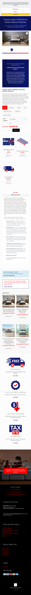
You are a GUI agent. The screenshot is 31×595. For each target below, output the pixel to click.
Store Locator (6, 549)
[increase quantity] (10, 130)
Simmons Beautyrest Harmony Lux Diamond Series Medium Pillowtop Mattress (9, 341)
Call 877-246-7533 (8, 286)
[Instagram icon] (17, 590)
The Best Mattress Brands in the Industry (15, 494)
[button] (3, 39)
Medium (17, 25)
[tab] (15, 192)
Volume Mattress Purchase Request (10, 533)
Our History (5, 548)
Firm (13, 25)
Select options (9, 316)
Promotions (5, 566)
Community (5, 550)
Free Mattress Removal (8, 177)
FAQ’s (4, 536)
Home (6, 25)
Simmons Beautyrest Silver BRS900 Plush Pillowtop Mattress (9, 310)
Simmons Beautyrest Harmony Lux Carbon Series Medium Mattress (22, 340)
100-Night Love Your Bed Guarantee (10, 530)
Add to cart (16, 130)
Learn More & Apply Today (8, 275)
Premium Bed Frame (22, 151)
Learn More (15, 375)
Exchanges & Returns (7, 529)
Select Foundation (5, 119)
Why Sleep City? (6, 552)
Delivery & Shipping (7, 528)
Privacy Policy (6, 553)
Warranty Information (7, 532)
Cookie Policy (6, 555)
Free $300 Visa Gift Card (8, 150)
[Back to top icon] (15, 584)
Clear (10, 123)
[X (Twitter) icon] (15, 590)
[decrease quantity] (4, 130)
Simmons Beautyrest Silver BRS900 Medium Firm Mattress (22, 311)
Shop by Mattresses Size (15, 489)
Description (15, 192)
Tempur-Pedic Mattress (15, 492)
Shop (10, 25)
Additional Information (15, 194)
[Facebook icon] (14, 590)
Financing (5, 535)
